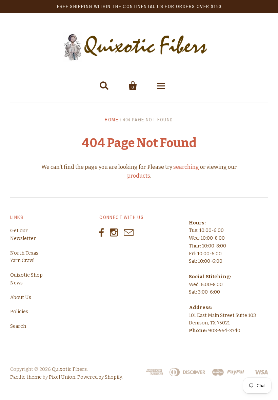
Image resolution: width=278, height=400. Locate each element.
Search (18, 326)
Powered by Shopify (99, 377)
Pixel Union (62, 377)
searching (186, 167)
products (138, 176)
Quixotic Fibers (69, 369)
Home (111, 120)
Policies (19, 312)
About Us (20, 297)
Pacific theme (26, 377)
